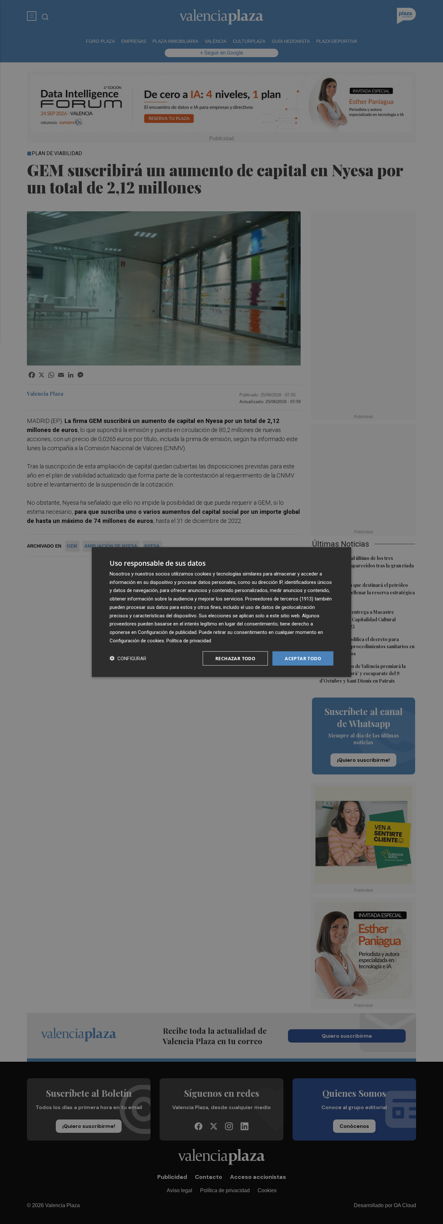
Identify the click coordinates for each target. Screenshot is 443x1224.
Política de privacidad (188, 640)
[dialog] (221, 612)
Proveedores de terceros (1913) (279, 599)
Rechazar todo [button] (235, 658)
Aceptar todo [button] (303, 658)
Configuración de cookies (137, 640)
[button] (128, 658)
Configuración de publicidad (167, 632)
